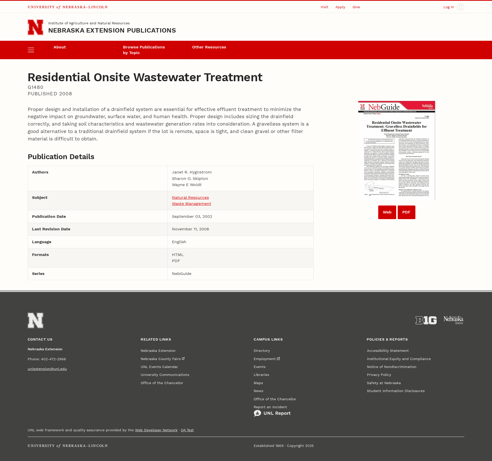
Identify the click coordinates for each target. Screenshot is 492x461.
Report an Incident (270, 407)
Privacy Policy (379, 375)
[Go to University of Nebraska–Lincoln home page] (35, 27)
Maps (258, 383)
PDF (406, 212)
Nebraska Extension (158, 351)
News (258, 391)
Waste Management (191, 203)
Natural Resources (190, 197)
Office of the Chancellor (162, 383)
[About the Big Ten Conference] (426, 320)
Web (387, 212)
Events (259, 367)
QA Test (187, 430)
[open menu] (38, 50)
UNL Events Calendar (159, 367)
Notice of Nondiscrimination (391, 367)
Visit (324, 7)
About (60, 47)
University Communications (165, 375)
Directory (262, 351)
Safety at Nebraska (384, 383)
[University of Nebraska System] (453, 320)
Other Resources (209, 47)
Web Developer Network (156, 430)
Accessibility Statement (388, 351)
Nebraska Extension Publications (112, 30)
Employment (265, 359)
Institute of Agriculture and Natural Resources (89, 23)
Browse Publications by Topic (144, 50)
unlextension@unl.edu (47, 369)
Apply (340, 7)
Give (356, 7)
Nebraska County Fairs (161, 359)
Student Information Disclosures (396, 391)
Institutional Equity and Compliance (399, 359)
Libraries (261, 375)
